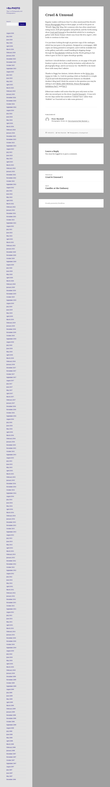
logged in (58, 154)
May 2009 (9, 699)
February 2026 (11, 52)
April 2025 (9, 85)
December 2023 (11, 136)
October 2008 (10, 721)
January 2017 (10, 403)
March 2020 (10, 281)
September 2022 (11, 184)
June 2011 (9, 619)
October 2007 (10, 760)
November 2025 (11, 62)
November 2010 (11, 641)
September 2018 (11, 339)
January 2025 (10, 94)
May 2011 (9, 622)
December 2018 (11, 329)
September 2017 (11, 377)
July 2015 (9, 461)
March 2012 (10, 590)
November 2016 (11, 409)
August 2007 (10, 767)
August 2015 (10, 458)
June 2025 (9, 78)
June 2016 (9, 426)
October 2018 (10, 336)
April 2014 (9, 509)
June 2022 (9, 194)
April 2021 (9, 239)
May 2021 (9, 236)
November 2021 (11, 216)
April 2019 (9, 316)
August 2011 (10, 612)
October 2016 (10, 413)
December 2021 (11, 213)
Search (8, 21)
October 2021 (10, 220)
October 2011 (10, 606)
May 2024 (9, 120)
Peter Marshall (61, 133)
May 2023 (9, 159)
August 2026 (10, 33)
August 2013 (10, 535)
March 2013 (10, 551)
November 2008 (11, 718)
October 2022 (10, 181)
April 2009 (9, 702)
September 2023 (11, 146)
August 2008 (10, 728)
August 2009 (10, 689)
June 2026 (9, 40)
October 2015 (10, 451)
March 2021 (10, 242)
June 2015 (9, 464)
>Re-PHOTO (13, 8)
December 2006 (11, 779)
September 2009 (11, 686)
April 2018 (9, 355)
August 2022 (10, 187)
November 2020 (11, 255)
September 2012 (11, 570)
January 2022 (10, 210)
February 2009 (11, 709)
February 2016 (11, 438)
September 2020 (11, 261)
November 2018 (11, 332)
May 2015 (9, 467)
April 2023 (9, 162)
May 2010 (9, 660)
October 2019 (10, 297)
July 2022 (9, 191)
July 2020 (9, 268)
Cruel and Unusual (57, 32)
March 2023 (10, 165)
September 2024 (11, 107)
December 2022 (11, 175)
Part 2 (64, 86)
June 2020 (9, 271)
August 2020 (10, 265)
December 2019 (11, 290)
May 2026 (9, 43)
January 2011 (10, 635)
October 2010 (10, 644)
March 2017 (10, 397)
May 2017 (9, 390)
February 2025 (11, 91)
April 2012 (9, 586)
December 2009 (11, 676)
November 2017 (11, 371)
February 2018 (11, 361)
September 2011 (11, 609)
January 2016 (10, 442)
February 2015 (11, 477)
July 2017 (9, 384)
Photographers (73, 133)
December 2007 (11, 754)
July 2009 (9, 693)
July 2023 (9, 152)
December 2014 (11, 483)
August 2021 (10, 226)
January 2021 (10, 249)
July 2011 (9, 615)
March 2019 (10, 319)
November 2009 (11, 680)
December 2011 (11, 599)
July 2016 (9, 422)
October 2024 (10, 104)
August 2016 (10, 419)
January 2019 (10, 326)
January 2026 (10, 56)
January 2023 (10, 171)
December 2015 (11, 445)
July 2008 (9, 731)
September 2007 (11, 763)
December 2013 (11, 522)
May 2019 (9, 313)
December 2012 (11, 561)
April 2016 (9, 432)
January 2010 (10, 673)
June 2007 (9, 773)
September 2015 (11, 455)
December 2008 (11, 715)
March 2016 (10, 435)
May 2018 (9, 352)
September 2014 (11, 493)
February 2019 (11, 323)
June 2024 (9, 117)
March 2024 (10, 126)
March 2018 (10, 358)
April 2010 (9, 664)
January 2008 (10, 750)
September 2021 (11, 223)
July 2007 (9, 770)
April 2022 (9, 200)
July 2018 (9, 345)
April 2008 (9, 741)
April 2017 (9, 393)
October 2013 (10, 528)
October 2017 (10, 374)
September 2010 (11, 648)
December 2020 (11, 252)
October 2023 (10, 143)
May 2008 (9, 738)
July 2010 (9, 654)
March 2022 (10, 204)
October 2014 (10, 490)
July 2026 (9, 36)
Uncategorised (83, 133)
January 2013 (10, 557)
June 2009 (9, 696)
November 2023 (11, 139)
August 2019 (10, 303)
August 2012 (10, 573)
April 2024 (9, 123)
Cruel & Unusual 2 (79, 94)
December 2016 (11, 406)
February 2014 (11, 516)
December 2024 (11, 97)
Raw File (56, 27)
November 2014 (11, 487)
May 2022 (9, 197)
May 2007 (9, 776)
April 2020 (9, 278)
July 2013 (9, 538)
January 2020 (10, 287)
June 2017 (9, 387)
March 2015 (10, 474)
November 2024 (11, 101)
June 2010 (9, 657)
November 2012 (11, 564)
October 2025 (10, 65)
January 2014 (10, 519)
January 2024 (10, 133)
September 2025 (11, 68)
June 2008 (9, 734)
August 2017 (10, 380)
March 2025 (10, 88)
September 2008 (11, 725)
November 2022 (11, 178)
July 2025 (9, 75)
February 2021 (11, 245)
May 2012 (9, 583)
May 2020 (9, 274)
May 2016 (9, 429)
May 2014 (9, 506)
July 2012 (9, 577)
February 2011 (11, 631)
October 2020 (10, 258)
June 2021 (9, 233)
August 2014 (10, 496)
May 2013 (9, 545)
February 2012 (11, 593)
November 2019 (11, 294)
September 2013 (11, 532)
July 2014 (9, 500)
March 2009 (10, 705)
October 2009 (10, 683)
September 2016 (11, 416)
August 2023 (10, 149)
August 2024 (10, 110)
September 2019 (11, 300)
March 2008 (10, 744)
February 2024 (11, 130)
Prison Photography (53, 24)
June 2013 (9, 541)
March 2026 (10, 49)
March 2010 (10, 667)
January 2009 (10, 712)
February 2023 (11, 168)
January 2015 (10, 480)
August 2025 (10, 72)
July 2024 (9, 114)
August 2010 (10, 651)
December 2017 (11, 368)
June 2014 (9, 503)
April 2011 (9, 625)
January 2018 (10, 364)
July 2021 (9, 229)
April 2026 (9, 46)
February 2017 (11, 400)
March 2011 (10, 628)
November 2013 (11, 525)
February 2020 (11, 284)
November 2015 (11, 448)
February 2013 (11, 554)
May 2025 (9, 81)
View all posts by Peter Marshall (78, 121)
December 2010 (11, 638)
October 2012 (10, 567)
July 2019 (9, 307)
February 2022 (11, 207)
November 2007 (11, 757)
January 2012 (10, 596)
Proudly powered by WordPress (55, 203)
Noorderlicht (60, 53)
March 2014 (10, 512)
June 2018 (9, 348)
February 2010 (11, 670)
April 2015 (9, 471)
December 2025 (11, 59)
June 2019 (9, 310)
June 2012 (9, 580)
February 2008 (11, 747)
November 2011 (11, 602)
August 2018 (10, 342)
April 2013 (9, 548)
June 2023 (9, 155)
